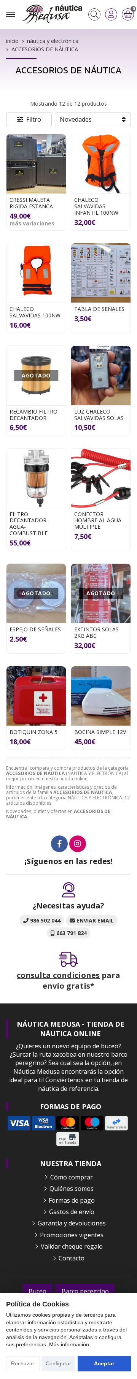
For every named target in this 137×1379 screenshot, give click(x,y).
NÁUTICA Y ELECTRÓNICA (95, 797)
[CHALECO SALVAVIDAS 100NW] (36, 273)
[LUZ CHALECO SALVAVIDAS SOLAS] (101, 375)
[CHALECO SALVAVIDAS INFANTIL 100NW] (101, 163)
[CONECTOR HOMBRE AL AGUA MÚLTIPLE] (101, 478)
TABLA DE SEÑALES (99, 308)
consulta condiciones (58, 975)
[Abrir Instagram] (77, 843)
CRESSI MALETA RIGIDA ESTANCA (31, 203)
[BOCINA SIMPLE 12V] (101, 696)
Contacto (71, 1258)
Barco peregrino (85, 1291)
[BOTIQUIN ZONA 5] (36, 696)
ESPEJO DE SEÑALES (35, 629)
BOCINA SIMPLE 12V (100, 731)
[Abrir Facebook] (59, 843)
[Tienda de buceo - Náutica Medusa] (51, 14)
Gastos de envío (71, 1212)
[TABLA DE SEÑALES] (101, 273)
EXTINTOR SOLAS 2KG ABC (96, 632)
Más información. (70, 1344)
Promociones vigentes (72, 1235)
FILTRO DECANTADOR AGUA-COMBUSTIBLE (29, 523)
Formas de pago (72, 1200)
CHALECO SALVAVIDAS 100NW (35, 312)
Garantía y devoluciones (72, 1223)
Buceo (37, 1291)
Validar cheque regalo (72, 1246)
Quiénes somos (71, 1188)
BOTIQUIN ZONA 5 (33, 731)
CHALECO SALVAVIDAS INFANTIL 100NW (96, 206)
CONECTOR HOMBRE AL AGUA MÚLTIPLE (97, 520)
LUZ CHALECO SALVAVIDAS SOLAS (99, 415)
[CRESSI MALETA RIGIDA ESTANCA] (36, 163)
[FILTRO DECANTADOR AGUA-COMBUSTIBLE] (36, 478)
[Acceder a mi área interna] (111, 14)
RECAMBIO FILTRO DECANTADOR (33, 415)
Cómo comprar (71, 1177)
